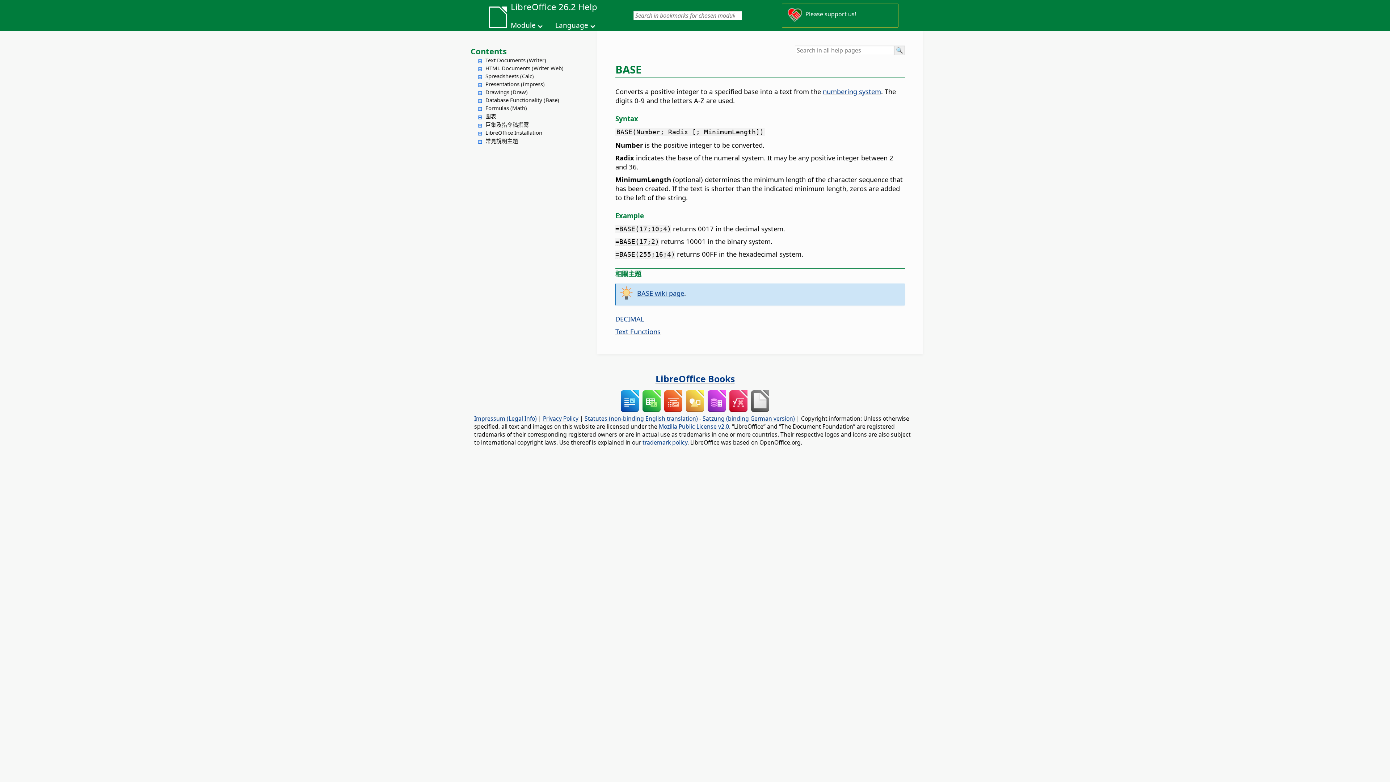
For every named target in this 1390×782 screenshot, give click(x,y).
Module (523, 25)
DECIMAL (629, 318)
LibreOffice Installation (513, 132)
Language (571, 25)
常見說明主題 (501, 140)
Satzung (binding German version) (749, 418)
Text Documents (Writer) (515, 60)
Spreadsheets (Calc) (509, 76)
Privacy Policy (560, 418)
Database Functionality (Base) (522, 100)
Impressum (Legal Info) (505, 418)
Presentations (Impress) (515, 84)
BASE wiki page (660, 293)
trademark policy (665, 442)
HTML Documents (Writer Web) (524, 68)
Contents (489, 51)
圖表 (490, 116)
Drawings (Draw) (506, 92)
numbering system (852, 91)
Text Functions (638, 331)
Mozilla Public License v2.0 (694, 426)
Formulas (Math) (506, 108)
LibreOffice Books (695, 379)
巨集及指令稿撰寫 (507, 124)
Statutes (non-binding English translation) (641, 418)
